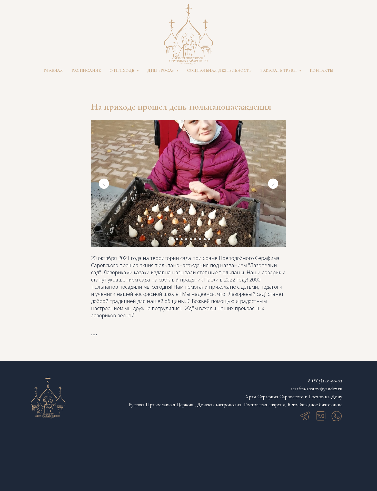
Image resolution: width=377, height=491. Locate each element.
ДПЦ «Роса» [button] (161, 70)
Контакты (322, 70)
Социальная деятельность (219, 70)
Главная (53, 70)
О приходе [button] (122, 70)
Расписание (86, 70)
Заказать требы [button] (279, 70)
